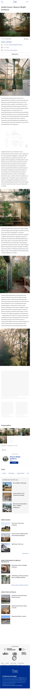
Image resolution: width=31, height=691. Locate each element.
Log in (27, 1)
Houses (3, 42)
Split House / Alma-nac (17, 544)
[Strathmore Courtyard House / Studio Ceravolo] (5, 599)
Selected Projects (20, 473)
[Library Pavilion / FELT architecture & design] (7, 497)
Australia (9, 42)
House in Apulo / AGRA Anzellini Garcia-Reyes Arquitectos (20, 534)
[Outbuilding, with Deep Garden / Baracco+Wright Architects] (5, 579)
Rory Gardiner (14, 50)
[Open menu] (2, 2)
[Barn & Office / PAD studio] (7, 486)
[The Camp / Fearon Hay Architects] (5, 526)
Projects (4, 473)
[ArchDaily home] (15, 2)
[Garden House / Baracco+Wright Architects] (11, 432)
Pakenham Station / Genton (19, 616)
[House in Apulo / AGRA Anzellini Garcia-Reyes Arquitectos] (5, 537)
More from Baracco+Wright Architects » (20, 585)
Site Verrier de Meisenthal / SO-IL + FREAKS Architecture (20, 505)
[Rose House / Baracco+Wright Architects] (5, 568)
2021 (8, 47)
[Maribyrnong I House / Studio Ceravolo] (5, 609)
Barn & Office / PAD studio (19, 483)
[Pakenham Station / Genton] (5, 619)
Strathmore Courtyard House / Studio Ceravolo (19, 596)
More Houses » (25, 553)
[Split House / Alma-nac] (5, 547)
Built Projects (11, 473)
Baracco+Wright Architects (15, 45)
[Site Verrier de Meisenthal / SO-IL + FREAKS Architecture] (7, 507)
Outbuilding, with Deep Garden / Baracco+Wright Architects (20, 576)
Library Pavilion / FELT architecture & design (19, 494)
